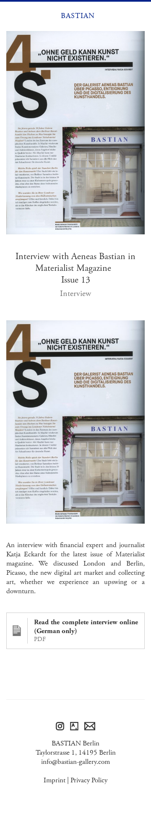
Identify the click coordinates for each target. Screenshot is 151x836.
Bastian (78, 16)
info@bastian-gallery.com (75, 761)
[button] (12, 16)
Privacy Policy (88, 780)
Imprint (54, 780)
